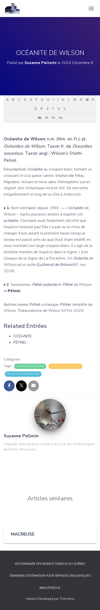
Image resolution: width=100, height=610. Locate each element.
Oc (39, 118)
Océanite (35, 169)
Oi (46, 118)
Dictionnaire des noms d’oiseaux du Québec (50, 564)
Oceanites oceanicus (65, 366)
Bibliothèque (50, 588)
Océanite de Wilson (30, 366)
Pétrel (37, 284)
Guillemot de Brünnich (55, 264)
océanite (11, 220)
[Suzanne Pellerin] (50, 414)
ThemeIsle (67, 599)
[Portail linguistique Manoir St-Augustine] (14, 8)
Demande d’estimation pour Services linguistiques (50, 576)
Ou (60, 118)
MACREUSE (22, 534)
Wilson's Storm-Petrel (23, 374)
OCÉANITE (22, 336)
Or (53, 118)
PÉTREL (20, 342)
